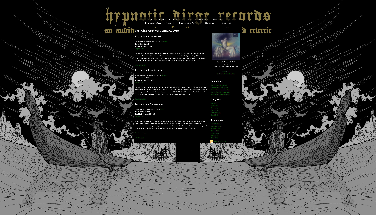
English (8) (214, 105)
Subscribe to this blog (220, 141)
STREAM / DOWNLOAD (226, 73)
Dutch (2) (214, 103)
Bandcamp (219, 19)
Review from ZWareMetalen (149, 104)
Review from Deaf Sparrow (219, 87)
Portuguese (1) (215, 112)
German (164, 75)
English (164, 41)
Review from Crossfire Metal (149, 70)
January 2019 (215, 128)
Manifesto (211, 23)
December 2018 (216, 126)
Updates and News (167, 19)
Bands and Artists (189, 23)
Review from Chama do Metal (220, 90)
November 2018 (216, 124)
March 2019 (215, 131)
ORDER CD (226, 71)
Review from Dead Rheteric (148, 36)
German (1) (214, 110)
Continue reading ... (141, 65)
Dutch (162, 109)
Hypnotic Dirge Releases (159, 23)
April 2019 (214, 135)
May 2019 (214, 138)
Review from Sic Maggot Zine (220, 92)
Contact (226, 23)
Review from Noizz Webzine (220, 94)
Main (149, 19)
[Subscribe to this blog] (211, 141)
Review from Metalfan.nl (219, 85)
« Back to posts (139, 138)
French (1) (214, 108)
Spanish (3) (214, 115)
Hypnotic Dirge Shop (196, 19)
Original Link (139, 49)
